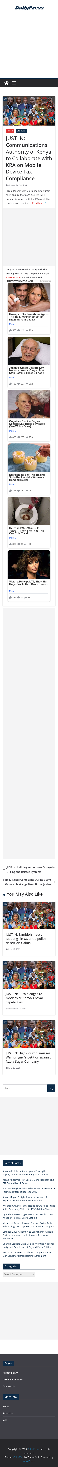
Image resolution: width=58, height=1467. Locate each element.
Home (6, 1406)
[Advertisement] (29, 48)
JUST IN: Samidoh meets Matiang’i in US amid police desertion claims (26, 938)
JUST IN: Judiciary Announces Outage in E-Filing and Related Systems (30, 869)
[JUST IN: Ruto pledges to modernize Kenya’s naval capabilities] (29, 963)
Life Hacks (21, 131)
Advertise (8, 1413)
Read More (38, 203)
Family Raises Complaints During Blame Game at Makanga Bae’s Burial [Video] (27, 882)
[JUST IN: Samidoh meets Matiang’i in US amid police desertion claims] (29, 904)
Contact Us (9, 1386)
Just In (10, 131)
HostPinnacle (13, 277)
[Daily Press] (6, 83)
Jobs (5, 1419)
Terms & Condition (13, 1379)
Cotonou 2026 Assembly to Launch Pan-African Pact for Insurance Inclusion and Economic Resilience (28, 1235)
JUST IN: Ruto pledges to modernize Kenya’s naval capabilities (24, 998)
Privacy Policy (10, 1372)
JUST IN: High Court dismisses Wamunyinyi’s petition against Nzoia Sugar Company (28, 1057)
